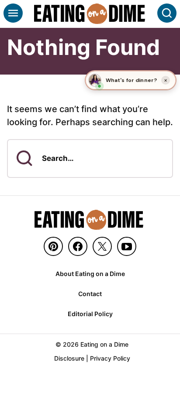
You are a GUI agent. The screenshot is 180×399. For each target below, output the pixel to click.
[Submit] (24, 158)
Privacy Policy (110, 358)
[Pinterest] (53, 246)
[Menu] (13, 13)
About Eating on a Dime (90, 273)
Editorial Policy (90, 313)
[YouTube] (126, 246)
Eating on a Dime (90, 13)
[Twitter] (102, 246)
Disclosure (69, 358)
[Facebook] (77, 246)
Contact (90, 293)
